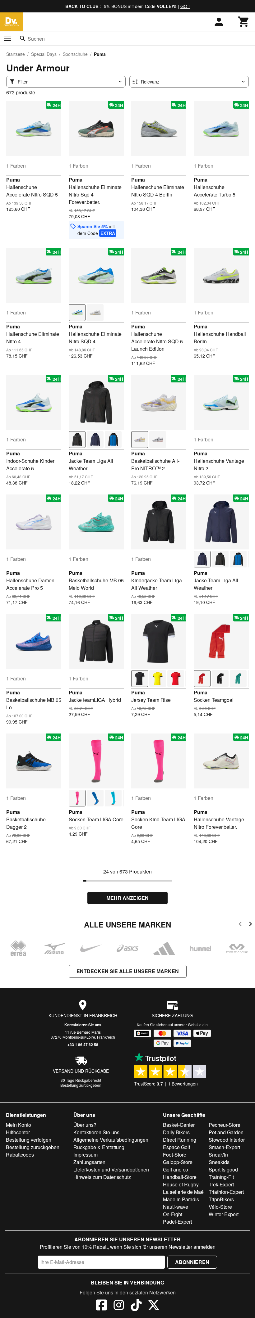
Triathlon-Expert (226, 1191)
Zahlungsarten (89, 1162)
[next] (250, 924)
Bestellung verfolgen (28, 1139)
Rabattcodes (20, 1154)
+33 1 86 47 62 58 (82, 1044)
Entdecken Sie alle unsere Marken (127, 971)
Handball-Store (180, 1176)
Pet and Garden (226, 1132)
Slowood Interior (227, 1139)
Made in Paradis (181, 1199)
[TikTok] (136, 1306)
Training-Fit (221, 1176)
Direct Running (179, 1139)
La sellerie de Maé (183, 1191)
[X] (153, 1306)
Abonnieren (192, 1262)
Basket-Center (179, 1124)
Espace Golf (176, 1147)
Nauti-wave (175, 1206)
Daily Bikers (176, 1132)
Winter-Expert (224, 1214)
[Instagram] (119, 1306)
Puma (13, 179)
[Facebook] (101, 1306)
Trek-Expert (221, 1184)
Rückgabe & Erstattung (98, 1147)
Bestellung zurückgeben (80, 1085)
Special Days (44, 54)
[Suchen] (22, 38)
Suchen (36, 38)
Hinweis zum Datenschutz (102, 1176)
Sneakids (219, 1162)
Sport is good (223, 1169)
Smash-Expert (224, 1147)
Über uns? (84, 1124)
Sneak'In (218, 1154)
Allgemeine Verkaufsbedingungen (110, 1139)
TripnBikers (221, 1199)
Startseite (15, 54)
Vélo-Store (220, 1206)
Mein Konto (18, 1124)
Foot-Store (174, 1154)
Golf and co (175, 1169)
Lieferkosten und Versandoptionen (111, 1169)
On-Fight (172, 1214)
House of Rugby (181, 1184)
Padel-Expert (177, 1221)
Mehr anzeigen (127, 897)
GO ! (185, 6)
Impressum (85, 1154)
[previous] (240, 924)
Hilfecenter (18, 1132)
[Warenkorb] (244, 22)
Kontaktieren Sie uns (82, 1024)
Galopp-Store (177, 1162)
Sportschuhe (75, 54)
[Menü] (7, 38)
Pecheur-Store (224, 1124)
